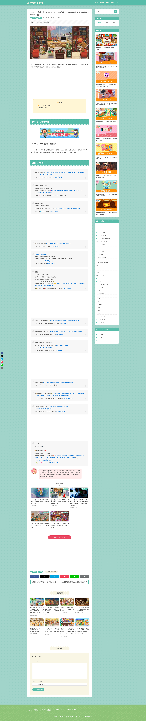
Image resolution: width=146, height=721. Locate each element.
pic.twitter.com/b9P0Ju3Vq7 (71, 208)
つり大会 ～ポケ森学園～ (46, 105)
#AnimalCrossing (70, 172)
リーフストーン (101, 287)
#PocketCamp (80, 172)
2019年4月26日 (66, 288)
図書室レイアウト (44, 108)
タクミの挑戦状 (101, 245)
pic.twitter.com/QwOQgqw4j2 (44, 261)
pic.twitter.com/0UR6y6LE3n (62, 243)
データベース (100, 322)
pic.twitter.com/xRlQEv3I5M (43, 460)
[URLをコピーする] (84, 576)
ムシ (99, 298)
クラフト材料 (101, 293)
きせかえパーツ (101, 319)
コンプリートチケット (103, 284)
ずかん (99, 266)
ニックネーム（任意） (37, 681)
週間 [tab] (107, 22)
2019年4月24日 (53, 211)
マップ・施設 (100, 251)
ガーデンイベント (101, 232)
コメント (35, 661)
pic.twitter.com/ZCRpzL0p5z (43, 409)
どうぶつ (99, 248)
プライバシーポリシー (78, 716)
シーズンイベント (101, 229)
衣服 (98, 272)
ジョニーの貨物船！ (102, 257)
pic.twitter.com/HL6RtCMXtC (44, 174)
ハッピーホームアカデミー (104, 260)
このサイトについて (59, 716)
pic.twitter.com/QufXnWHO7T (44, 192)
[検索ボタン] (117, 2)
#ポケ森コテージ (58, 458)
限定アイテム (100, 275)
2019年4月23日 (57, 177)
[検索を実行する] (115, 11)
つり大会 (39, 17)
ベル (99, 290)
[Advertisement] (59, 83)
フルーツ (100, 304)
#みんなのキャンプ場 (69, 458)
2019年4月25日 (58, 350)
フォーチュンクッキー (102, 242)
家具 (98, 269)
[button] (34, 576)
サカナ (99, 296)
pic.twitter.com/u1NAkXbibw (64, 382)
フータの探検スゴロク (103, 262)
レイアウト (34, 17)
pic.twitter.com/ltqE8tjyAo (61, 395)
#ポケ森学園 (61, 172)
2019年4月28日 (51, 264)
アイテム (99, 281)
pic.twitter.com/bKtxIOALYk (44, 286)
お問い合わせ (88, 716)
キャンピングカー (101, 316)
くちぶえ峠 (100, 254)
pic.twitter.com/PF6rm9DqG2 (71, 320)
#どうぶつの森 (59, 331)
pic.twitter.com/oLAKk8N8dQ (73, 331)
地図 (99, 310)
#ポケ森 (47, 172)
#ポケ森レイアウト (76, 190)
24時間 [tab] (99, 22)
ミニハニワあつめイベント (103, 238)
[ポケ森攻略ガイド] (39, 2)
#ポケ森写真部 (54, 172)
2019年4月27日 (65, 323)
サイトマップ (69, 716)
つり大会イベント (101, 235)
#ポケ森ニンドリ (72, 283)
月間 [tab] (114, 22)
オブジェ (99, 278)
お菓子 (99, 307)
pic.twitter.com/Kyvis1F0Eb (43, 347)
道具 (99, 313)
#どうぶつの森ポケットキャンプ (44, 395)
